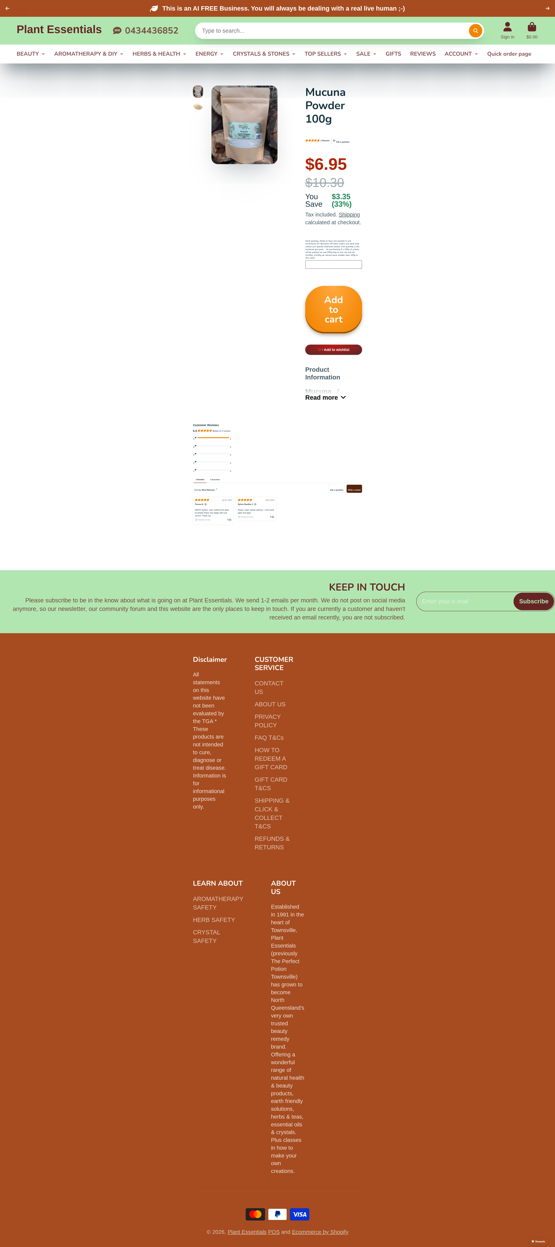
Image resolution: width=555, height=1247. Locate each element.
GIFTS (393, 54)
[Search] (475, 30)
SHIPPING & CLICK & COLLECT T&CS (272, 813)
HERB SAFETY (214, 919)
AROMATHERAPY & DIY (85, 54)
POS (274, 1232)
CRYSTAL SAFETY (206, 936)
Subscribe (533, 601)
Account (507, 30)
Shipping (349, 214)
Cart (532, 30)
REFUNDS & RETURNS (272, 843)
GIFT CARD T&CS (271, 784)
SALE (363, 54)
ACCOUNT (458, 54)
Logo (59, 30)
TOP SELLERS (323, 54)
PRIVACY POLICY (268, 721)
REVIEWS (423, 54)
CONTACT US (269, 687)
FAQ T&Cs (269, 737)
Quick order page (509, 54)
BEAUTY (28, 54)
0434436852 (151, 31)
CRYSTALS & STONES (261, 54)
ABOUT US (270, 704)
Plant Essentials (247, 1232)
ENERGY (207, 54)
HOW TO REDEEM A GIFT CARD (271, 759)
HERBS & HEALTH (156, 54)
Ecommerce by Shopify (320, 1232)
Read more (321, 397)
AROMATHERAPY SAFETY (218, 903)
